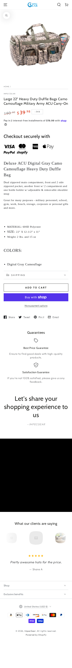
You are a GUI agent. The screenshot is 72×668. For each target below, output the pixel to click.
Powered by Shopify (36, 634)
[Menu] (5, 5)
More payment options (36, 305)
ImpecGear (10, 94)
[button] (59, 5)
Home (7, 86)
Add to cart (36, 287)
